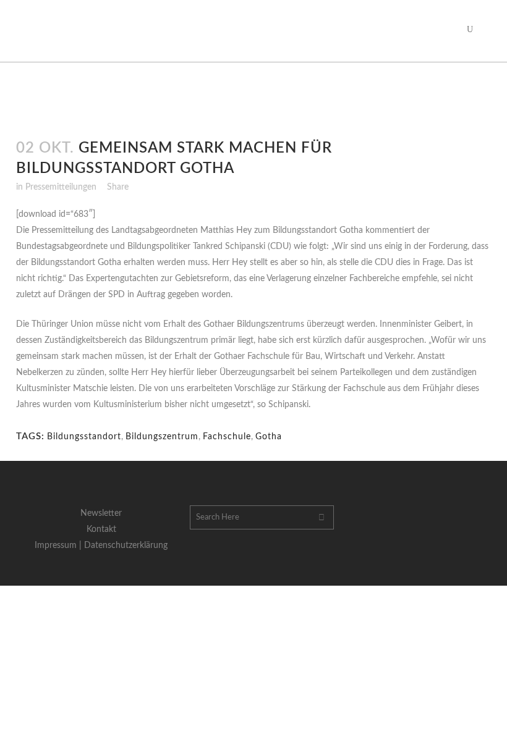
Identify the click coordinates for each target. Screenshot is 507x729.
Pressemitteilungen (60, 187)
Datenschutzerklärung (126, 545)
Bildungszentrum (162, 436)
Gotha (268, 436)
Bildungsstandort (84, 436)
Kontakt (101, 529)
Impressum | (59, 545)
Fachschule (227, 436)
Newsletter (101, 513)
